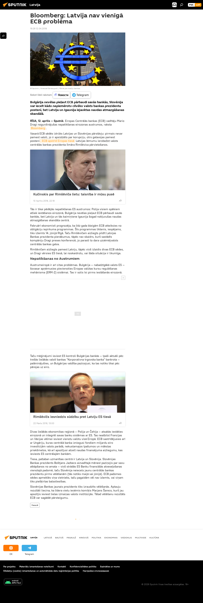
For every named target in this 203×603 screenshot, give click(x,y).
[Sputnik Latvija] (15, 7)
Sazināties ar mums (110, 566)
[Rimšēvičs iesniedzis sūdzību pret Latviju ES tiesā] (77, 392)
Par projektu (9, 566)
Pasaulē (35, 505)
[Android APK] (13, 582)
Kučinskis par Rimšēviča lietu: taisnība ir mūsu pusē (73, 194)
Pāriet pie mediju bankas (69, 88)
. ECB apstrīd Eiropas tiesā (57, 141)
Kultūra (154, 537)
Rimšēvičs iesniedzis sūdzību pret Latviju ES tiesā (72, 417)
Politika (96, 537)
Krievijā (83, 537)
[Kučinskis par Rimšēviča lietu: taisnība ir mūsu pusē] (77, 170)
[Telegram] (81, 95)
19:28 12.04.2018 (38, 28)
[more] (120, 200)
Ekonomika (111, 537)
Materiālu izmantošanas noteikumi (36, 566)
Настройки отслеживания (96, 570)
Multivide (140, 537)
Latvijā (48, 537)
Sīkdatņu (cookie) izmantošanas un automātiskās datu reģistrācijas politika (41, 570)
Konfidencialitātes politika (83, 566)
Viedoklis (126, 537)
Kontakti (62, 566)
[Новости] (61, 95)
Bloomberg (38, 128)
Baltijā (59, 537)
